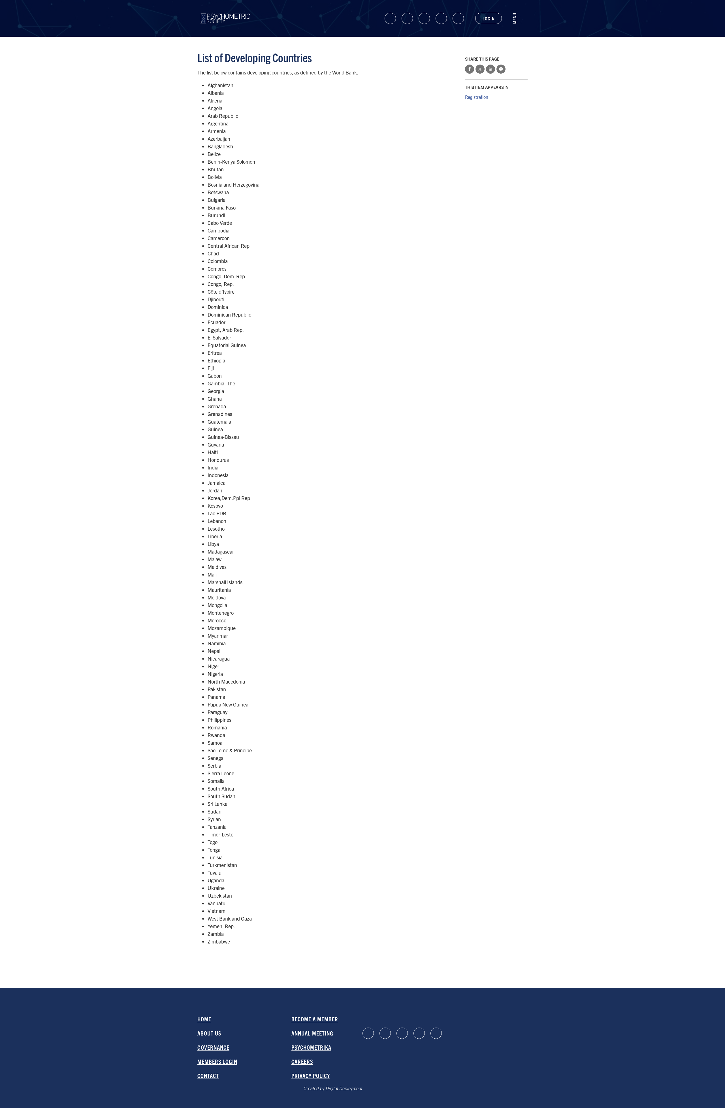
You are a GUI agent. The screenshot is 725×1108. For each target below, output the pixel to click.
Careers (302, 1061)
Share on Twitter (480, 69)
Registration (476, 97)
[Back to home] (225, 13)
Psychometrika (311, 1047)
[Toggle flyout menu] (518, 18)
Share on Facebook (469, 69)
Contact (208, 1075)
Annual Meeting (312, 1033)
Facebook (407, 18)
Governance (213, 1047)
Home (204, 1018)
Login (488, 18)
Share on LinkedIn (490, 69)
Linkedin (390, 18)
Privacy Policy (310, 1075)
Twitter (458, 18)
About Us (209, 1033)
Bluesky (424, 18)
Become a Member (314, 1018)
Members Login (217, 1061)
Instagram (441, 18)
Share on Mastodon (501, 69)
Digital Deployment (344, 1088)
